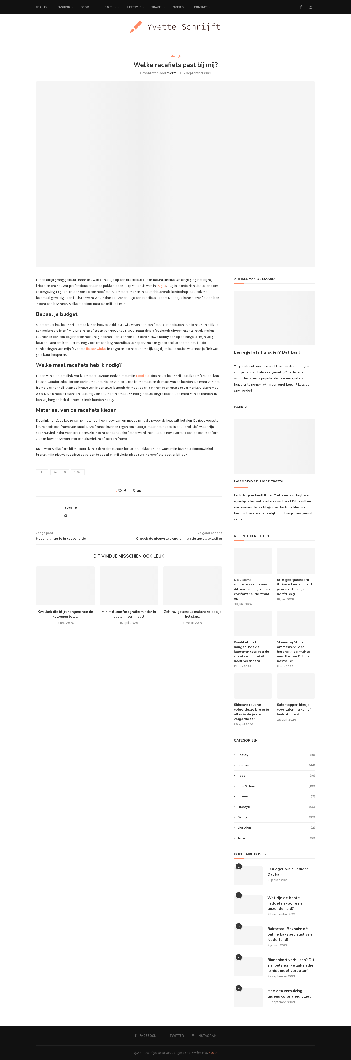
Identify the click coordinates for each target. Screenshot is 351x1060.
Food (84, 7)
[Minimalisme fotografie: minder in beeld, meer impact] (129, 585)
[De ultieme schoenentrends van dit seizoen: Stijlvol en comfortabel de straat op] (253, 561)
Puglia (161, 286)
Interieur (276, 796)
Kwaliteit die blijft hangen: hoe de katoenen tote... (65, 614)
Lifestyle (134, 7)
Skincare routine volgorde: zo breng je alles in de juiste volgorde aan (251, 712)
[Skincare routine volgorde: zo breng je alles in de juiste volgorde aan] (253, 686)
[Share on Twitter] (129, 491)
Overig (178, 7)
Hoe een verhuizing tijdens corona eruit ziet (289, 993)
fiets (42, 472)
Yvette (171, 73)
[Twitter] (305, 7)
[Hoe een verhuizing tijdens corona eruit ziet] (248, 997)
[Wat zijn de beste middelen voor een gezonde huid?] (248, 904)
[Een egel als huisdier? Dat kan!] (248, 875)
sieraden (276, 828)
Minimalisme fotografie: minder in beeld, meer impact (128, 614)
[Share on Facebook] (125, 491)
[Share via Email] (139, 491)
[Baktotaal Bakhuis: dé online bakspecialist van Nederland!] (248, 935)
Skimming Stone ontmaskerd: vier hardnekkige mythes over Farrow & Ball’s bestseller (293, 651)
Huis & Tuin (108, 7)
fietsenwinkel (96, 349)
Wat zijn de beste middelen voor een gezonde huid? (284, 903)
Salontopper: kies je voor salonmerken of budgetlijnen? (294, 709)
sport (77, 472)
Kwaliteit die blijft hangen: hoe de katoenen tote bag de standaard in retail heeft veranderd (251, 651)
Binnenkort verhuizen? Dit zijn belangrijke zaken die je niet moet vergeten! (290, 965)
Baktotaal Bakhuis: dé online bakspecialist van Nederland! (289, 934)
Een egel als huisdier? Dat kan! (287, 871)
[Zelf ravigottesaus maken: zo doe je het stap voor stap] (192, 585)
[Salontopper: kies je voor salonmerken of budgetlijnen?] (296, 686)
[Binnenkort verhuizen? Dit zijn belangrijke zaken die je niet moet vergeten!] (248, 966)
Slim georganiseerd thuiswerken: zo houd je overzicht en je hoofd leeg (294, 587)
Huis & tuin (276, 786)
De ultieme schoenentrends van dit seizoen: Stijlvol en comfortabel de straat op (252, 589)
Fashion (63, 7)
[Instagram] (310, 7)
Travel (156, 7)
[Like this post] (120, 491)
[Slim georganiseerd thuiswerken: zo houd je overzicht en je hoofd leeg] (296, 561)
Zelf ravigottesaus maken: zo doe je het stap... (192, 614)
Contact (200, 7)
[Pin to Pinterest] (134, 491)
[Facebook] (301, 7)
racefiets (143, 376)
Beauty (41, 7)
